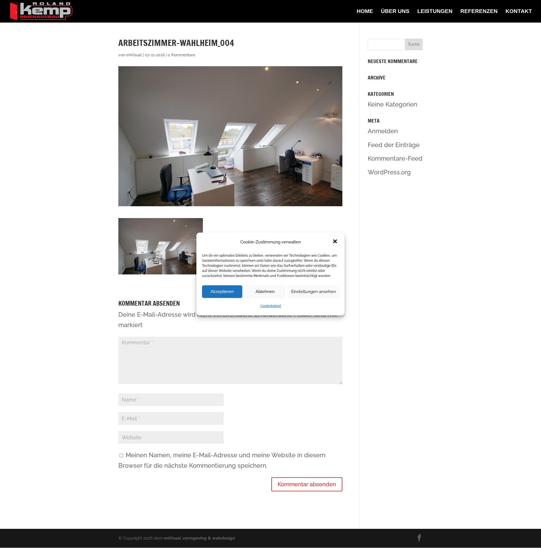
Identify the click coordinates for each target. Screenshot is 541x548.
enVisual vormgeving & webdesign (199, 538)
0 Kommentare (181, 55)
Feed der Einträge (394, 144)
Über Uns (395, 11)
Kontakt (518, 11)
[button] (335, 242)
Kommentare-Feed (395, 158)
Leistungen (435, 11)
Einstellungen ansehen (313, 291)
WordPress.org (389, 172)
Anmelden (383, 131)
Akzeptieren (222, 291)
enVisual (134, 55)
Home (365, 11)
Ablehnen (265, 291)
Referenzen (479, 11)
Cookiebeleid (270, 306)
